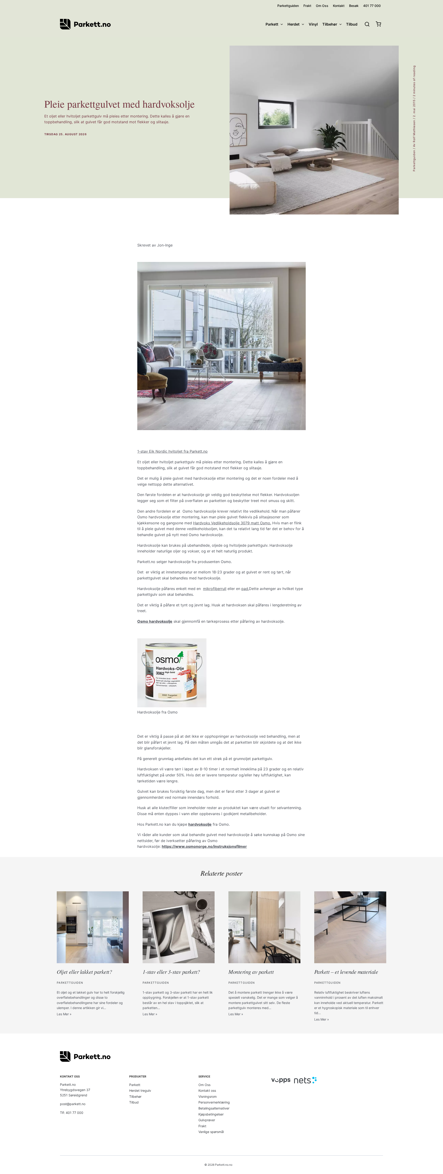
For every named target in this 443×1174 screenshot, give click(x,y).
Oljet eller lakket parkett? (84, 971)
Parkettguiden (414, 160)
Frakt (202, 1126)
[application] (280, 24)
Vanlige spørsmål (211, 1132)
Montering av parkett (251, 971)
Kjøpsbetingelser (211, 1114)
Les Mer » (64, 1014)
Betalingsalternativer (213, 1108)
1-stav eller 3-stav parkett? (171, 971)
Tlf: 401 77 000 (71, 1113)
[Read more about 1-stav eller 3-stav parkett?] (179, 927)
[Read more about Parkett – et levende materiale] (350, 927)
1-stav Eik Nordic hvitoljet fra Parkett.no (172, 451)
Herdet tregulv (140, 1090)
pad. (245, 588)
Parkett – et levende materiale (346, 971)
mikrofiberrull (214, 588)
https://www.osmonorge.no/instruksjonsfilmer (204, 846)
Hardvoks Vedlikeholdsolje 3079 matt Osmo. (232, 523)
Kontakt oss (207, 1090)
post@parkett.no (72, 1104)
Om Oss (204, 1085)
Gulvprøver (206, 1120)
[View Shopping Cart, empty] (378, 24)
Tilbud (134, 1102)
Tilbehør (135, 1096)
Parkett (134, 1085)
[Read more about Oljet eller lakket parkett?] (93, 927)
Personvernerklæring (214, 1102)
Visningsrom (207, 1096)
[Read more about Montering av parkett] (264, 927)
